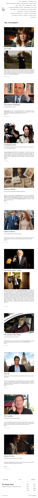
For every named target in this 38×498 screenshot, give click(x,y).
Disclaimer (21, 7)
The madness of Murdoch (12, 104)
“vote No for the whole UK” (13, 74)
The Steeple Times (3, 9)
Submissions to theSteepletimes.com (17, 13)
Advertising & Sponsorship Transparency (13, 3)
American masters (9, 189)
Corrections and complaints (13, 7)
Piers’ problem (8, 416)
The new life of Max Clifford (12, 335)
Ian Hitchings (27, 340)
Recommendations (33, 11)
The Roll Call (25, 15)
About (20, 1)
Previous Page (5, 479)
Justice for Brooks (9, 231)
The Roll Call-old (33, 17)
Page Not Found (20, 11)
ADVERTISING (24, 1)
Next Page (33, 479)
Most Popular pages (23, 9)
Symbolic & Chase (7, 196)
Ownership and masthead (31, 9)
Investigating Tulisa (10, 145)
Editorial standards (27, 7)
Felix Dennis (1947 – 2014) (12, 270)
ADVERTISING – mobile (32, 1)
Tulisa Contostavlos (7, 152)
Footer (32, 7)
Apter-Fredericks (15, 197)
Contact (16, 5)
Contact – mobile (22, 5)
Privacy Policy (26, 11)
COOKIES (34, 5)
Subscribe (26, 13)
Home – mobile (12, 9)
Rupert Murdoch (7, 110)
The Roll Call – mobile (32, 15)
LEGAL (17, 9)
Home (35, 7)
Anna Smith (7, 48)
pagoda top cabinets (21, 198)
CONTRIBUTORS (29, 5)
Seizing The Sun (9, 456)
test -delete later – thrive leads (17, 15)
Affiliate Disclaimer (33, 3)
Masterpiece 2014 (19, 195)
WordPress (34, 495)
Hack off (6, 373)
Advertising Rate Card (25, 3)
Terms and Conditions (32, 13)
